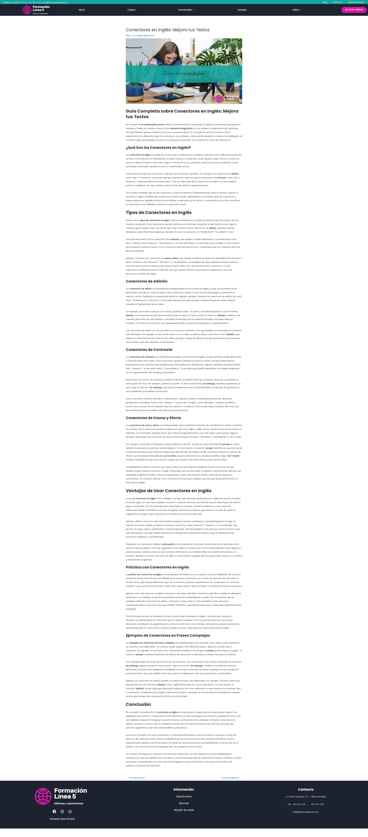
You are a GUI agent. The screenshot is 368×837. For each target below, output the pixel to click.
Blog (128, 35)
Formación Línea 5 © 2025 (62, 818)
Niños (296, 9)
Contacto (306, 789)
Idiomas (242, 9)
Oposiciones (185, 9)
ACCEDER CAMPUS (354, 9)
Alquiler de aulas (184, 810)
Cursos (131, 9)
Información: (184, 789)
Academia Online (222, 132)
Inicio (82, 9)
